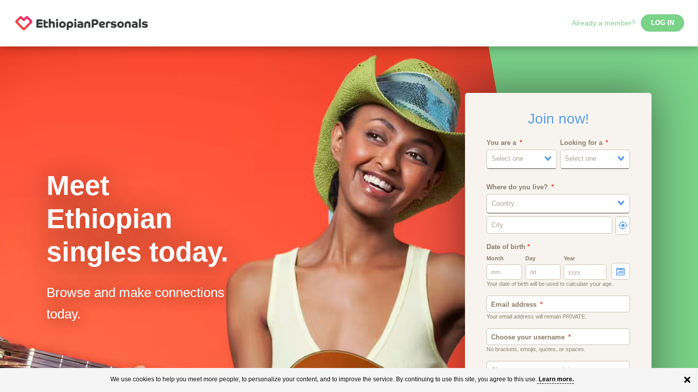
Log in (662, 23)
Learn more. (556, 379)
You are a (501, 142)
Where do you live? (517, 187)
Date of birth (508, 247)
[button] (521, 159)
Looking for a (581, 142)
